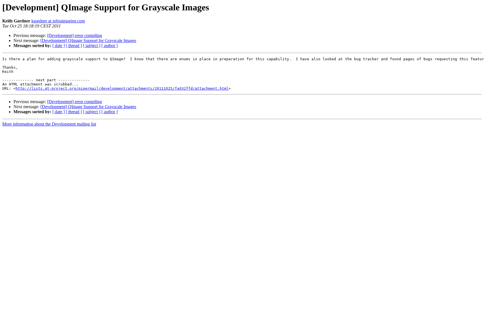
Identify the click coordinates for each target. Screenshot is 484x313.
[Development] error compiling (74, 35)
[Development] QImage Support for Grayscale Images (88, 40)
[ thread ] (74, 45)
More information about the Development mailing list (49, 124)
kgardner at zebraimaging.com (58, 20)
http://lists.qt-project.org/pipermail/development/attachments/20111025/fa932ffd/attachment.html (122, 88)
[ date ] (58, 45)
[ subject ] (91, 45)
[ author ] (109, 45)
